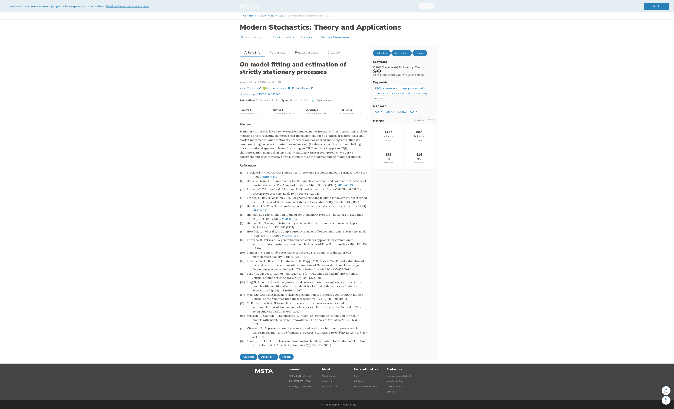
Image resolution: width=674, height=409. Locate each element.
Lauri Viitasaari (279, 88)
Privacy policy (349, 404)
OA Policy (359, 381)
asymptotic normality (414, 88)
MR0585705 (289, 219)
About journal (329, 376)
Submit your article (283, 37)
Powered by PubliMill (328, 404)
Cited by (334, 52)
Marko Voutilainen (250, 88)
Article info (252, 52)
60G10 (378, 112)
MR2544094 (290, 235)
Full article (278, 52)
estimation (398, 93)
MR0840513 (345, 185)
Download (267, 356)
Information (307, 37)
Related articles (306, 52)
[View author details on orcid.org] (264, 88)
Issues (252, 15)
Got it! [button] (656, 6)
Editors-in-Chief (329, 386)
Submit (357, 376)
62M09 (390, 112)
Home (243, 15)
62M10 (402, 112)
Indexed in (327, 381)
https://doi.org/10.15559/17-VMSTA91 (261, 94)
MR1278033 (259, 210)
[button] (666, 390)
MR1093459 (269, 176)
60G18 (413, 112)
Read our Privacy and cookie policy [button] (128, 6)
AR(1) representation (386, 88)
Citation (286, 356)
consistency (381, 93)
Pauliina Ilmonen (301, 88)
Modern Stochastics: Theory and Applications (320, 27)
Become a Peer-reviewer (335, 37)
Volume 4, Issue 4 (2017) (272, 15)
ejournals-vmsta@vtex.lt (399, 376)
